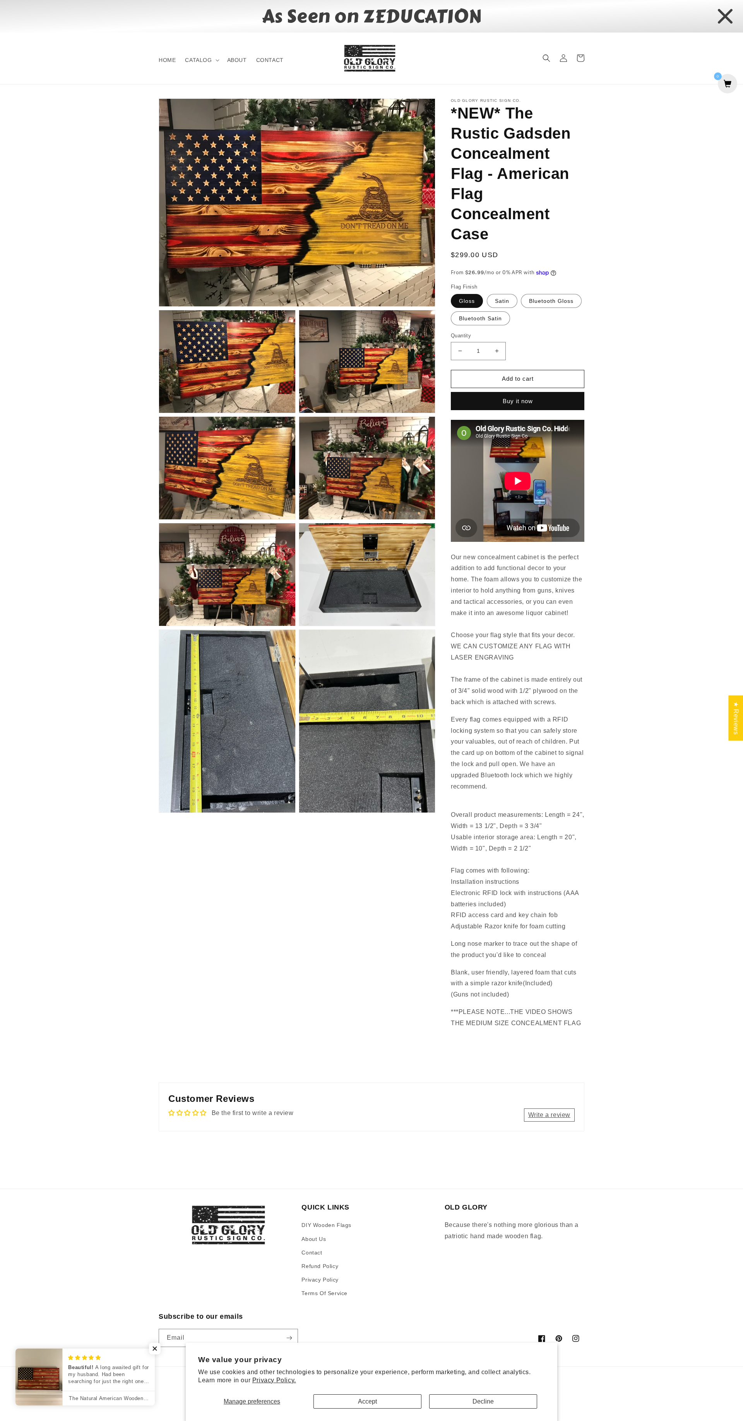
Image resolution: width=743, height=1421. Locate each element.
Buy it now (518, 401)
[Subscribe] (289, 1338)
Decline (483, 1401)
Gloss (467, 301)
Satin (502, 301)
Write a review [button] (549, 1115)
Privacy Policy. (274, 1380)
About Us (313, 1239)
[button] (201, 60)
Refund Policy (319, 1266)
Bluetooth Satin (480, 318)
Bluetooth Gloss (551, 301)
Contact (311, 1252)
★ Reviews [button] (736, 717)
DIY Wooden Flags (326, 1225)
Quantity (461, 335)
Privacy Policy (319, 1280)
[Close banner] (725, 16)
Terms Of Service (324, 1293)
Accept (367, 1401)
